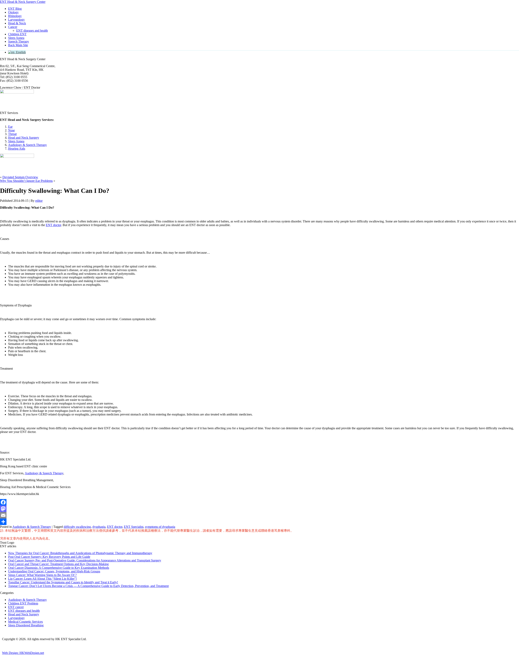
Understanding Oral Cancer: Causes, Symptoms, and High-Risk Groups (54, 571)
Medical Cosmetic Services (25, 621)
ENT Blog (15, 8)
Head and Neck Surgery (23, 137)
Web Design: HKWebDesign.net (23, 653)
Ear (10, 126)
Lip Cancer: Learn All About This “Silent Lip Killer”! (42, 578)
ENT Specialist (133, 526)
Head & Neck (17, 23)
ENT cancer (16, 607)
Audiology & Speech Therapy (27, 145)
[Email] (259, 515)
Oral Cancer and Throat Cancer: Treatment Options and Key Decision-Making (58, 564)
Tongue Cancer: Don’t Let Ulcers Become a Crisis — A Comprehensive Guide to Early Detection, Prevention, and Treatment (88, 586)
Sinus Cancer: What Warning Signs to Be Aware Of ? (42, 575)
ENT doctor (53, 225)
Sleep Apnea (16, 38)
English (20, 52)
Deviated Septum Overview (20, 177)
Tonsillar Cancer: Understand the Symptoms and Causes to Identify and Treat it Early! (63, 582)
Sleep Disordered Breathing (26, 625)
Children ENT (17, 34)
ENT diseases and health (32, 30)
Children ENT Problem (23, 603)
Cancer (12, 27)
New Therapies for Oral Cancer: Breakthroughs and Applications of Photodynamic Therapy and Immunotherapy (80, 553)
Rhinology (15, 16)
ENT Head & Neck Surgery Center (22, 1)
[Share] (259, 521)
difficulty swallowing (77, 526)
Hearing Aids (16, 148)
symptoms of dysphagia (160, 526)
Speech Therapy (18, 41)
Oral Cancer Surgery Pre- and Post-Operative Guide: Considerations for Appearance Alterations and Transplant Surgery (84, 560)
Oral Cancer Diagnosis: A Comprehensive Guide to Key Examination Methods (58, 567)
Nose (11, 130)
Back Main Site (18, 45)
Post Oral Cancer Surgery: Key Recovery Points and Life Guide (49, 556)
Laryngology (16, 19)
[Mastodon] (259, 509)
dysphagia (98, 526)
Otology (13, 12)
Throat (12, 134)
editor (39, 200)
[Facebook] (259, 502)
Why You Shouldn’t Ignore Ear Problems (26, 180)
